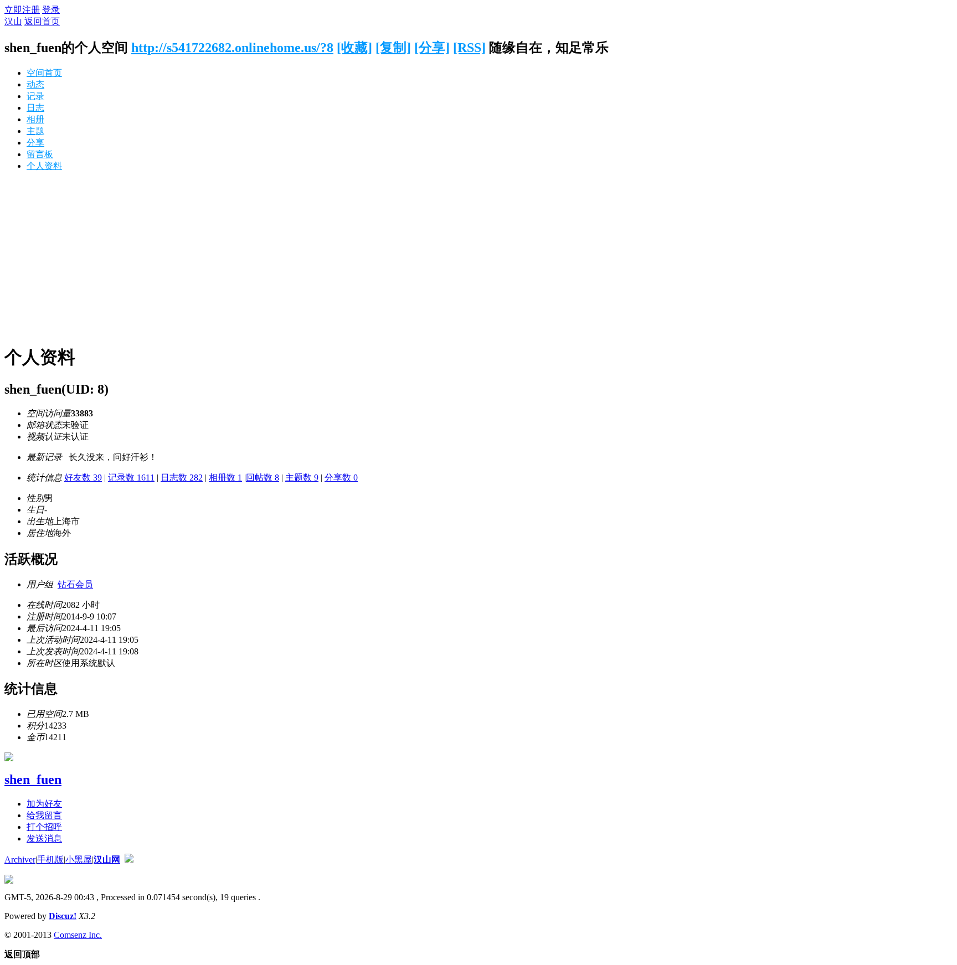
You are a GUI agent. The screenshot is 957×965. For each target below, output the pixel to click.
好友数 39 (83, 477)
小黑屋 (78, 859)
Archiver (19, 859)
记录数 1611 (131, 477)
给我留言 (44, 815)
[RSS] (469, 47)
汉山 (13, 21)
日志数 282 (182, 477)
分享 (35, 142)
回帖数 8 (262, 477)
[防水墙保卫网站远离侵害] (129, 859)
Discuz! (62, 916)
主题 (35, 131)
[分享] (432, 47)
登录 (51, 9)
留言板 (40, 154)
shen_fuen (32, 779)
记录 (35, 96)
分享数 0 (341, 477)
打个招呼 (44, 827)
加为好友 (44, 803)
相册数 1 (225, 477)
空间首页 (44, 73)
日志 (35, 107)
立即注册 (22, 9)
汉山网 (107, 859)
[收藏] (354, 47)
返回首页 (42, 21)
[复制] (393, 47)
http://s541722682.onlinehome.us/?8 (232, 47)
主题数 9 (301, 477)
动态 (35, 84)
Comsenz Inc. (78, 935)
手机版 (50, 859)
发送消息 (44, 838)
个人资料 (44, 166)
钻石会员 (75, 584)
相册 (35, 119)
